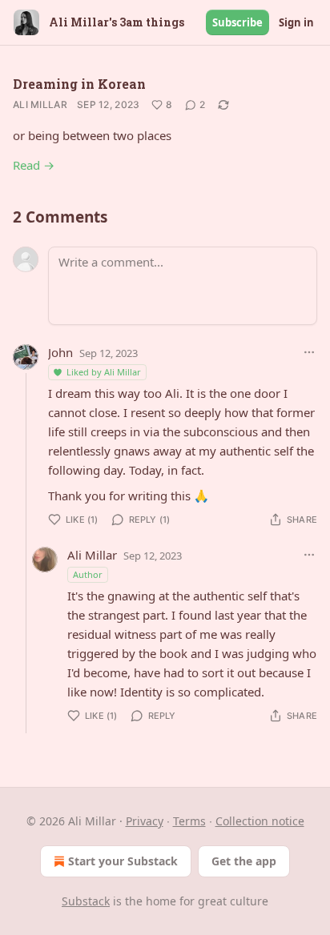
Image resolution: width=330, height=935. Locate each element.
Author (88, 574)
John (60, 352)
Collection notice (259, 821)
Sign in (296, 22)
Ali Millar (40, 104)
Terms (189, 821)
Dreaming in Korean (79, 83)
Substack (86, 901)
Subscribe (237, 22)
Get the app (243, 861)
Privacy (144, 821)
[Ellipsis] (309, 352)
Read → (33, 165)
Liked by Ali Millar (103, 372)
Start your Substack (123, 861)
